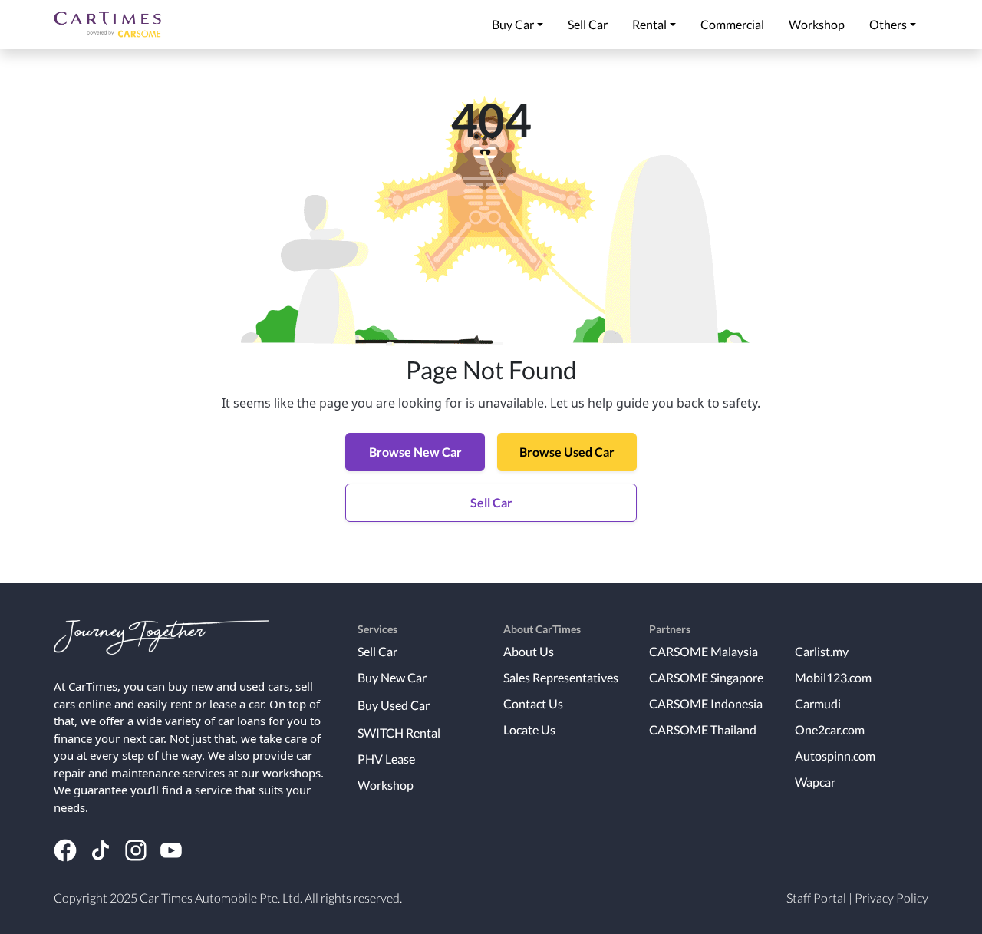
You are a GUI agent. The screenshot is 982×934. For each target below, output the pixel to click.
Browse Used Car (567, 451)
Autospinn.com (835, 755)
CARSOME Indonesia (706, 703)
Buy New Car (392, 677)
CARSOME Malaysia (703, 651)
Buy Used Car (394, 705)
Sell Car (491, 502)
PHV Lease (386, 758)
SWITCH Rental (399, 732)
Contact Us (533, 703)
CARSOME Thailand (702, 729)
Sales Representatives (560, 677)
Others (888, 24)
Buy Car (513, 24)
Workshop (386, 784)
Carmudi (818, 703)
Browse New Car (415, 451)
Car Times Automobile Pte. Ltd (220, 897)
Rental (649, 24)
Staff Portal (816, 897)
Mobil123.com (833, 677)
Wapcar (815, 781)
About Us (528, 651)
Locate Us (529, 729)
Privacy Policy (891, 897)
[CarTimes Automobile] (107, 24)
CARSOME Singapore (706, 677)
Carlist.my (822, 651)
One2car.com (830, 729)
